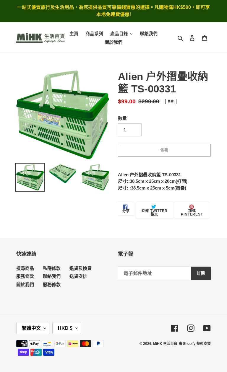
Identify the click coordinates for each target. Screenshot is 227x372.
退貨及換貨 (80, 268)
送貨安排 (78, 276)
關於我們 (25, 284)
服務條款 (25, 276)
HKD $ (65, 328)
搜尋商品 (25, 268)
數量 (122, 118)
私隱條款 (52, 268)
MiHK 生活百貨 (165, 344)
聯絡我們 (52, 276)
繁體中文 (31, 328)
